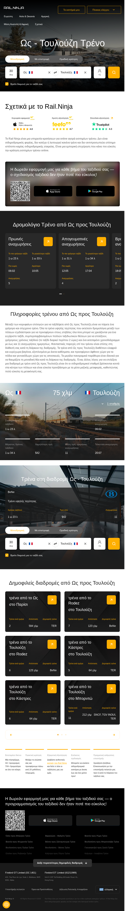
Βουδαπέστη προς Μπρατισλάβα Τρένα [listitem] (101, 842)
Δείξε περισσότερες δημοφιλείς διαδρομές (60, 863)
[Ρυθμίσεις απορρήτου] (6, 904)
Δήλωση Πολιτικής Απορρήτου (73, 889)
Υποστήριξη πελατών (15, 889)
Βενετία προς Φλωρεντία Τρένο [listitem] (19, 842)
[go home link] (14, 8)
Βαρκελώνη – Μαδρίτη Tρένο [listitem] (57, 836)
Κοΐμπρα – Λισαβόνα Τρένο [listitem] (96, 853)
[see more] (48, 241)
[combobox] (41, 72)
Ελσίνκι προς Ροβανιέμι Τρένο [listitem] (18, 853)
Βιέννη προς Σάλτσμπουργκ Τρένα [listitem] (60, 842)
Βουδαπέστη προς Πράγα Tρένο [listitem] (19, 848)
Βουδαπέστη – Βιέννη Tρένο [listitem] (57, 848)
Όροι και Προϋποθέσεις (42, 889)
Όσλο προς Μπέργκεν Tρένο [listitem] (17, 836)
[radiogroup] (44, 59)
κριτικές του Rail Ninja (57, 763)
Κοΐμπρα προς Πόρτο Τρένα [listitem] (57, 853)
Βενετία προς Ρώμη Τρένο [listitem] (95, 836)
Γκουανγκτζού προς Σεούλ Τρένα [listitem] (98, 848)
